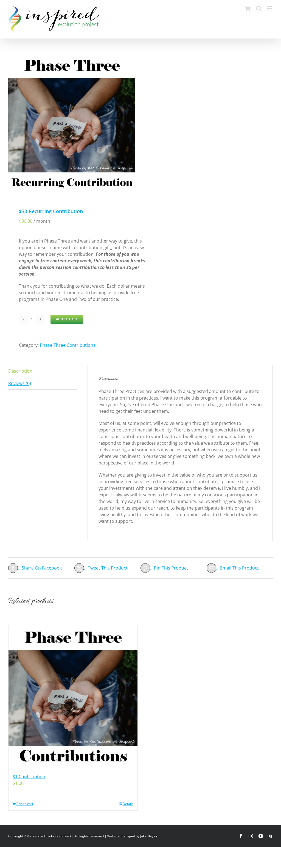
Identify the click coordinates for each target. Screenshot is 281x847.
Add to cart (67, 319)
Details (128, 803)
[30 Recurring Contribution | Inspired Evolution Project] (54, 19)
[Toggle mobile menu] (270, 8)
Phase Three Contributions (67, 345)
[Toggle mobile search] (259, 8)
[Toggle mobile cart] (248, 8)
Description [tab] (20, 371)
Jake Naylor (149, 836)
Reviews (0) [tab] (19, 383)
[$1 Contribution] (73, 696)
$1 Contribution (29, 777)
